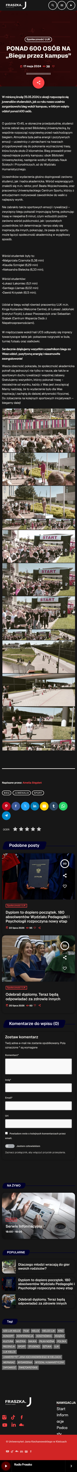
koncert (8, 1336)
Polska (61, 1341)
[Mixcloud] (16, 1451)
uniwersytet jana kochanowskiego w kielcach (32, 1357)
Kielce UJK (48, 1330)
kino (60, 1330)
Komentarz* (12, 1055)
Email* (8, 1097)
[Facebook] (31, 1451)
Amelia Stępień (32, 782)
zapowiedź (9, 1367)
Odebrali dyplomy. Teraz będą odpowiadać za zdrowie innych (33, 996)
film (26, 1330)
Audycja (11, 1219)
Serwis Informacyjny (24, 1226)
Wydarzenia (25, 1362)
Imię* (8, 1080)
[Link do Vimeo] (15, 5)
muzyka (20, 1341)
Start (61, 1408)
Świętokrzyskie (28, 1367)
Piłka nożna (46, 1341)
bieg (6, 792)
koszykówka (44, 1336)
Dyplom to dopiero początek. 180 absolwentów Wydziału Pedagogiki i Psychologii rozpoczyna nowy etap (38, 917)
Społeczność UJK (38, 39)
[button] (14, 414)
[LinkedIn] (21, 1451)
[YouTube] (7, 1451)
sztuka (47, 1346)
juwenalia (21, 792)
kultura (8, 1341)
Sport (38, 792)
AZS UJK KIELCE (11, 1330)
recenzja (9, 1346)
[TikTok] (12, 1451)
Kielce (35, 1330)
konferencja (25, 1336)
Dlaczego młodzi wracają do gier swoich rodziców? (44, 1266)
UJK (56, 1346)
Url (6, 1115)
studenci (33, 1346)
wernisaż (9, 1362)
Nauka (32, 1341)
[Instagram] (26, 1451)
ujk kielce (9, 1351)
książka (59, 1336)
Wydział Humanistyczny (49, 1362)
